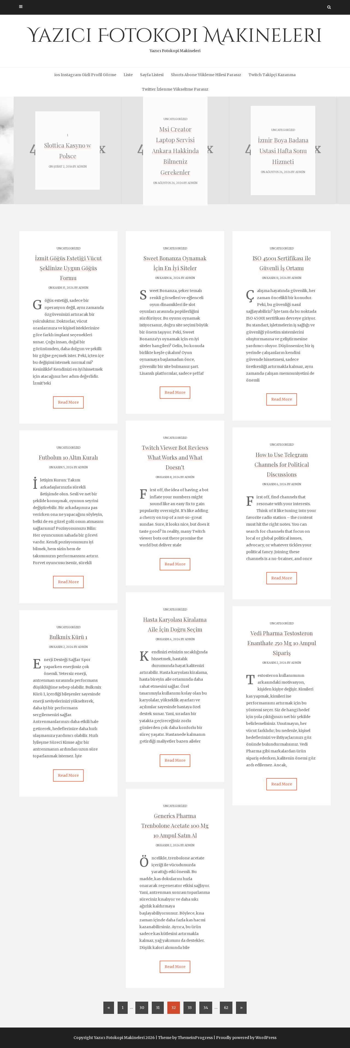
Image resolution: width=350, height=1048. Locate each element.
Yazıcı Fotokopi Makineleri (175, 38)
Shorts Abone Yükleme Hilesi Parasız (206, 74)
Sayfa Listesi (152, 74)
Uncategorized (175, 119)
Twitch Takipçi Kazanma (272, 74)
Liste (128, 74)
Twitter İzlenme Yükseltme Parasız (175, 89)
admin (82, 166)
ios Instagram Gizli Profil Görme (85, 74)
